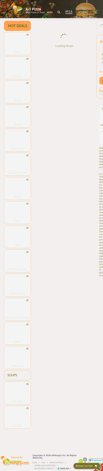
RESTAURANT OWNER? (44, 469)
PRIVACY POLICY (56, 463)
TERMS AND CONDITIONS (45, 466)
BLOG (35, 463)
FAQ (43, 463)
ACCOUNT (83, 12)
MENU (50, 12)
